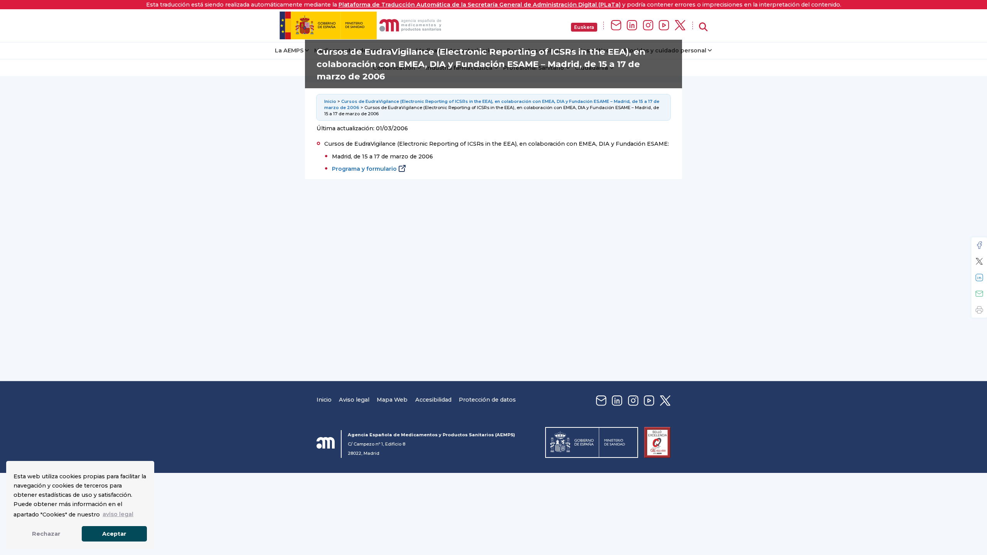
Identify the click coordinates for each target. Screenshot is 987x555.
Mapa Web (392, 399)
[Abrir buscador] (703, 27)
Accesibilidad (433, 399)
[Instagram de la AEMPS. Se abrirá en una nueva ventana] (648, 25)
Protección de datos (487, 399)
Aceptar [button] (114, 533)
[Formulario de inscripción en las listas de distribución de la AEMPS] (616, 25)
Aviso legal (354, 399)
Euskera (584, 27)
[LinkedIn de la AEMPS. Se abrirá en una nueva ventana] (632, 25)
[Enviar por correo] (979, 293)
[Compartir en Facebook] (979, 245)
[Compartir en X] (979, 261)
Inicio (330, 101)
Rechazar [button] (46, 533)
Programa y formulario (364, 168)
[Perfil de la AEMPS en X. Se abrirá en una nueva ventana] (680, 25)
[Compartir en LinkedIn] (979, 277)
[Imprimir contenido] (979, 310)
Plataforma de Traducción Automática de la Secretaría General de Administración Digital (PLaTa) (480, 4)
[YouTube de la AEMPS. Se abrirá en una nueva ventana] (664, 25)
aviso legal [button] (118, 514)
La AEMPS (289, 50)
